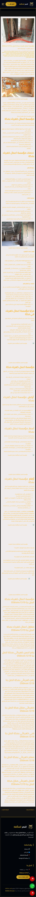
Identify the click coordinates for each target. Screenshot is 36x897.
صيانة (31, 66)
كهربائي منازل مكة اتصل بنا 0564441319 (19, 709)
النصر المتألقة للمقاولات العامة (10, 103)
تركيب (20, 105)
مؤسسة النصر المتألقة (22, 248)
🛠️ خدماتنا (27, 849)
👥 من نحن (27, 852)
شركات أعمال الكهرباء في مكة (25, 51)
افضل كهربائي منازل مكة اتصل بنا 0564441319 (20, 782)
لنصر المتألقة (28, 511)
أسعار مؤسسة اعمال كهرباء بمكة (19, 430)
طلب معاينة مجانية (23, 877)
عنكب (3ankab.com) (9, 891)
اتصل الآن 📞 (11, 4)
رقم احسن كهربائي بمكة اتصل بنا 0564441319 (18, 654)
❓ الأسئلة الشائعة (25, 855)
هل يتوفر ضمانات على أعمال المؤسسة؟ (24, 568)
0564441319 (5, 106)
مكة (11, 60)
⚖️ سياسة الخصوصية (24, 858)
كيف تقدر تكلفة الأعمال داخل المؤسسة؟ (24, 557)
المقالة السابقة (30, 810)
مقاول (32, 638)
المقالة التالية (5, 810)
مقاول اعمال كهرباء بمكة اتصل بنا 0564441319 (20, 628)
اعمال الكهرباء (29, 48)
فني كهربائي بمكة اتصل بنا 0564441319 (19, 735)
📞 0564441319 (24, 872)
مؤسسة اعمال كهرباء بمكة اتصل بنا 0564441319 (19, 601)
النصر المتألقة (19, 99)
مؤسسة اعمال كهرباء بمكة (18, 399)
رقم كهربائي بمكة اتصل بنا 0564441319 (20, 682)
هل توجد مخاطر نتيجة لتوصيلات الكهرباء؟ (24, 548)
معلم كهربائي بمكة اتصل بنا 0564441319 (19, 759)
